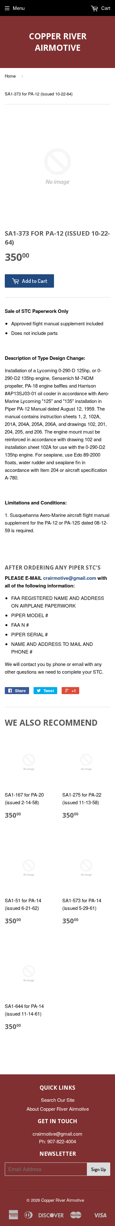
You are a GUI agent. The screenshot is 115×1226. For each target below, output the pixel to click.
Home (10, 76)
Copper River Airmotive (58, 41)
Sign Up (98, 1169)
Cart (105, 7)
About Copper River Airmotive (58, 1108)
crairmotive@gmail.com (69, 577)
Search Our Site (57, 1099)
